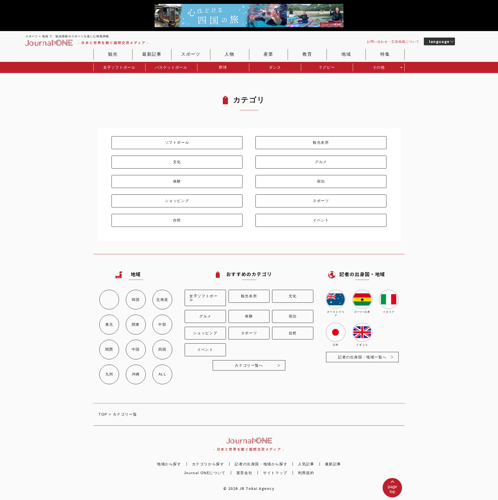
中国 (136, 349)
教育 (307, 54)
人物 (229, 54)
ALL (162, 374)
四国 (162, 349)
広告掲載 (393, 42)
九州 (109, 374)
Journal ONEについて (205, 473)
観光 (113, 54)
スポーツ (190, 54)
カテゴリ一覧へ (249, 365)
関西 (109, 349)
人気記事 (306, 464)
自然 (177, 220)
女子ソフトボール (119, 67)
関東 (136, 324)
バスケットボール (171, 67)
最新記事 (151, 54)
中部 (162, 324)
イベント (321, 220)
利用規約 (306, 473)
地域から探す (169, 464)
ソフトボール (177, 142)
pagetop (392, 489)
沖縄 (136, 374)
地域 (346, 54)
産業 (268, 54)
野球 (223, 67)
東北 (109, 324)
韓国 (136, 300)
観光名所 (321, 142)
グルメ (321, 162)
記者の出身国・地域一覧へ (362, 357)
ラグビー (327, 67)
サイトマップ (275, 473)
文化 (177, 162)
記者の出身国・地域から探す (261, 464)
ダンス (275, 67)
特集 (385, 54)
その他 (379, 67)
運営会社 (244, 473)
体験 (177, 181)
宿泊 (321, 181)
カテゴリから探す (208, 464)
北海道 (162, 300)
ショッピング (177, 201)
